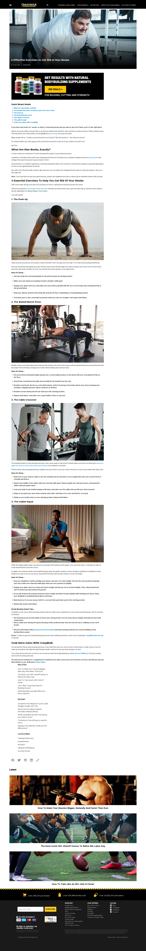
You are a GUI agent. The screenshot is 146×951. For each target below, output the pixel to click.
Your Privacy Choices (72, 925)
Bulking (90, 909)
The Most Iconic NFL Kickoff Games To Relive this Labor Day (33, 676)
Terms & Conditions (122, 937)
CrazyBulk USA (33, 937)
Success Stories (129, 5)
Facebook (115, 910)
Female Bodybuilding (94, 915)
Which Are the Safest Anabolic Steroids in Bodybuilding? (30, 710)
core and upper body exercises (36, 189)
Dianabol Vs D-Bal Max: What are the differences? (32, 727)
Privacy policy (112, 937)
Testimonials (69, 919)
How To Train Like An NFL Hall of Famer (31, 681)
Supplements (82, 5)
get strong (53, 134)
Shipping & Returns (71, 907)
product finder (40, 662)
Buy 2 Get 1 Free (93, 905)
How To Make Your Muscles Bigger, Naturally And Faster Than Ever (32, 670)
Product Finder (70, 913)
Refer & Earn (69, 923)
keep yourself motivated (45, 630)
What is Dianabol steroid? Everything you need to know (32, 716)
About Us (68, 915)
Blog (114, 905)
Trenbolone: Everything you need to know (32, 721)
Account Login (70, 917)
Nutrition (94, 5)
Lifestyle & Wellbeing (110, 5)
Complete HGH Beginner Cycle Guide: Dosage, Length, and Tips (33, 705)
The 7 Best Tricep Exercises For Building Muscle (30, 687)
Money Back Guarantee (73, 909)
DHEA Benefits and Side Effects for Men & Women (31, 692)
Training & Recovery (66, 5)
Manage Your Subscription (74, 921)
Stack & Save (91, 907)
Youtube (115, 912)
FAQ (66, 911)
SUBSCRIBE (50, 909)
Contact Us (69, 905)
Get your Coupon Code (95, 917)
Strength (90, 913)
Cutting (90, 911)
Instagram (116, 908)
